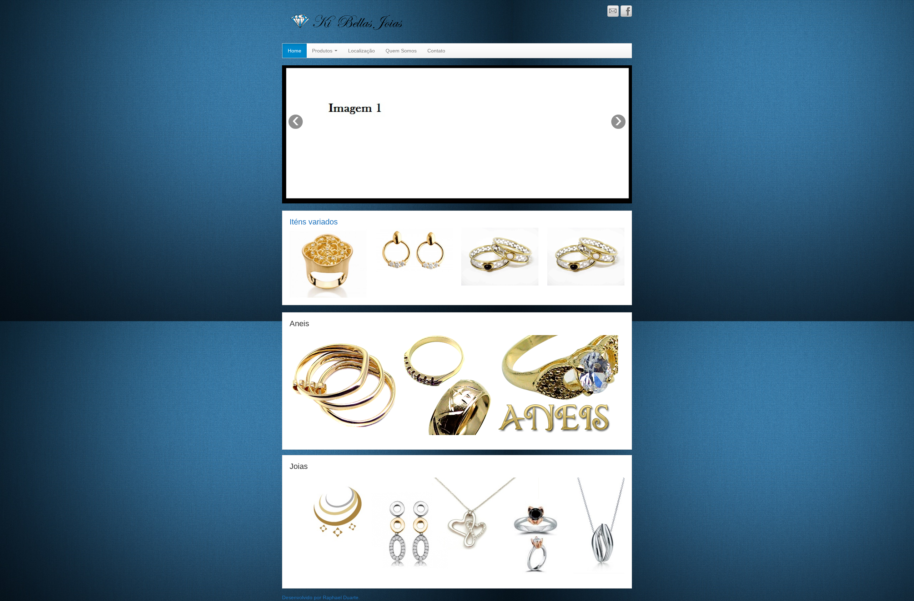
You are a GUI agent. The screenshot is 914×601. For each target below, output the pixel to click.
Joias (299, 466)
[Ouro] (414, 249)
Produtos (323, 51)
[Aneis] (328, 262)
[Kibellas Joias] (382, 21)
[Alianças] (585, 256)
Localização (361, 51)
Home (294, 51)
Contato (436, 51)
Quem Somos (401, 51)
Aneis (299, 323)
